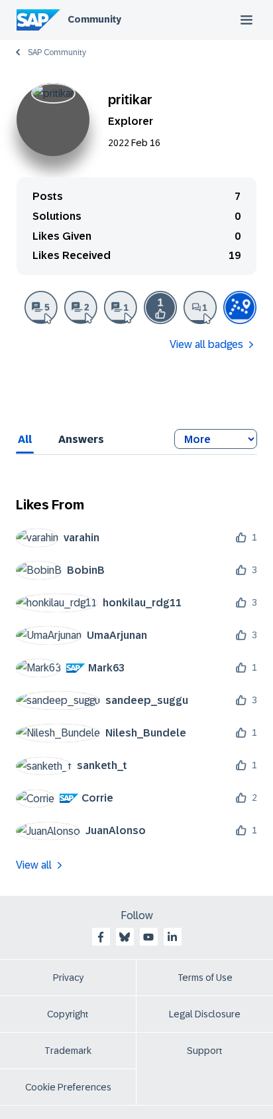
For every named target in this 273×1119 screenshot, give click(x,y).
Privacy (68, 977)
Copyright (68, 1014)
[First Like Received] (160, 307)
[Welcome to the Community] (239, 307)
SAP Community (57, 52)
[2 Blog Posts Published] (80, 307)
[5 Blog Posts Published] (41, 307)
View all (34, 865)
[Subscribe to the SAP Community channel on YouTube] (148, 937)
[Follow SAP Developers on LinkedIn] (172, 937)
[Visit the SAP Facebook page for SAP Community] (100, 937)
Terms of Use (205, 977)
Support (205, 1050)
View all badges (206, 344)
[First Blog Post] (120, 307)
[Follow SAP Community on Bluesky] (124, 937)
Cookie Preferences (68, 1087)
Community (94, 19)
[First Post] (200, 307)
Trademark (67, 1050)
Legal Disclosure (205, 1014)
